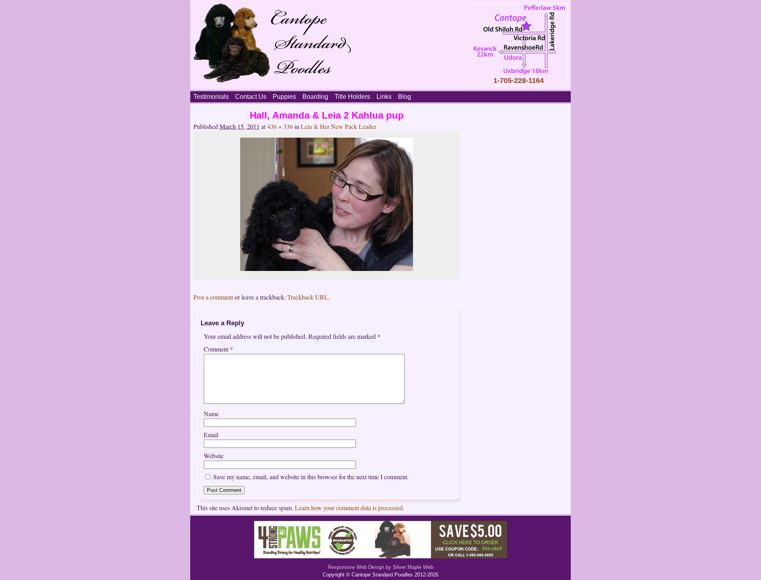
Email (211, 434)
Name (211, 413)
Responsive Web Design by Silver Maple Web (380, 567)
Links (384, 96)
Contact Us (250, 96)
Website (214, 455)
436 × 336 (280, 126)
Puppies (284, 96)
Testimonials (211, 96)
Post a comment (213, 297)
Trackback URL (307, 297)
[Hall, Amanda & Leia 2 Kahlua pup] (326, 268)
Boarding (315, 96)
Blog (404, 96)
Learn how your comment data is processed (349, 507)
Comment (218, 349)
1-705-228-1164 (518, 81)
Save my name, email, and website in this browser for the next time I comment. (311, 476)
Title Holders (352, 96)
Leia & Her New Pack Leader (338, 126)
